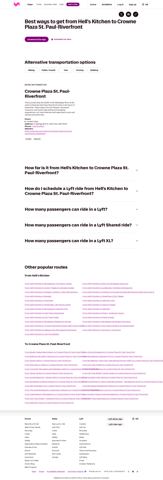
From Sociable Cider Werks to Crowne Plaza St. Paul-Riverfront (109, 377)
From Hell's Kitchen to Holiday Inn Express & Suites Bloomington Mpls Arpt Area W (118, 292)
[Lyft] (16, 4)
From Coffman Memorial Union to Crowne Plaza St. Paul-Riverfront (111, 390)
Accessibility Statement (56, 471)
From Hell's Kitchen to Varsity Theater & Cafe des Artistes (49, 288)
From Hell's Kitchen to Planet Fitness (98, 317)
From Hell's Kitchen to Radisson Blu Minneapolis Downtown (51, 330)
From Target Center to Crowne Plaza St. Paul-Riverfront (49, 373)
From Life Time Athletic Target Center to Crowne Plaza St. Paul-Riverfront (114, 373)
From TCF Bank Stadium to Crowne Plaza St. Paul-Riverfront (108, 369)
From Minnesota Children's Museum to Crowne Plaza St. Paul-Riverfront (56, 381)
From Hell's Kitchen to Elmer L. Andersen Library (103, 313)
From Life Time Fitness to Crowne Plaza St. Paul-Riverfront (107, 365)
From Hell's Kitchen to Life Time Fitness (42, 317)
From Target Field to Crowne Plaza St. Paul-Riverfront (48, 360)
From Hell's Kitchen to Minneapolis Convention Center (48, 283)
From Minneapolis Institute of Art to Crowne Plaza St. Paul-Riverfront (112, 356)
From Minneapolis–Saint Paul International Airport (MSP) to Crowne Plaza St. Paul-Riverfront (122, 360)
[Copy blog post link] (135, 14)
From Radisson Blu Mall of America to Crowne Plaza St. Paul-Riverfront (55, 356)
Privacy (41, 471)
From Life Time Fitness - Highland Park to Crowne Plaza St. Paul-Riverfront (57, 398)
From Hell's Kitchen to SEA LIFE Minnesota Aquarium (105, 283)
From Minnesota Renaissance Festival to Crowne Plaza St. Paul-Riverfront (114, 386)
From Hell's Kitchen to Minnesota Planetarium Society (48, 321)
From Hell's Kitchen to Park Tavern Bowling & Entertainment (108, 326)
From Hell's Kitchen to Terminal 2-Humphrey (101, 330)
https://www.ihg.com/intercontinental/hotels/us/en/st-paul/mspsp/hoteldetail (48, 132)
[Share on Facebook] (128, 14)
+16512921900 (38, 126)
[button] (81, 170)
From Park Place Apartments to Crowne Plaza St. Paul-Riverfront (110, 398)
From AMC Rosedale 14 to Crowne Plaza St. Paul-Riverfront (50, 386)
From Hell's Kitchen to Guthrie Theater (99, 304)
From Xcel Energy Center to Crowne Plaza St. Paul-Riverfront (51, 365)
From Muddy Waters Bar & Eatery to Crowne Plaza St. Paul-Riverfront (55, 352)
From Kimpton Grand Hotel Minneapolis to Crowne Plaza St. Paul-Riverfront (115, 394)
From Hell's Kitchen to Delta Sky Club (98, 300)
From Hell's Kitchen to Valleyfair (96, 309)
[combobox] (145, 4)
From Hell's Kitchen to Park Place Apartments (44, 313)
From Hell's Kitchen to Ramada (38, 296)
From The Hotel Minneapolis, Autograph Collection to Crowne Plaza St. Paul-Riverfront (62, 390)
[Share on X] (121, 14)
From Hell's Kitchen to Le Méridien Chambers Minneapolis (107, 288)
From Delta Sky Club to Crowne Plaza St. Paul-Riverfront (49, 402)
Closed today (32, 121)
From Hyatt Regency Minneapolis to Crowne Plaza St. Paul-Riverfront (55, 394)
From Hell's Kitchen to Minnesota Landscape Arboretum (106, 321)
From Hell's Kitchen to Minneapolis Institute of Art (46, 309)
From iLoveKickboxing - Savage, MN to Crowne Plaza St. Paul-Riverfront (56, 377)
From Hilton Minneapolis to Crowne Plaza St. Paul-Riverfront (108, 352)
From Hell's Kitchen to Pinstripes (39, 300)
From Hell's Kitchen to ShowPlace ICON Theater (103, 296)
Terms (33, 471)
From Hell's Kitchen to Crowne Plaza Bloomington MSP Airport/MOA (54, 326)
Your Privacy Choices (75, 471)
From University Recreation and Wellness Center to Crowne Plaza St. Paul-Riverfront (61, 369)
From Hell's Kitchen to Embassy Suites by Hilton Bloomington (51, 292)
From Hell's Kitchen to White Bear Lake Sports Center (48, 304)
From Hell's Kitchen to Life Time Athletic (42, 334)
